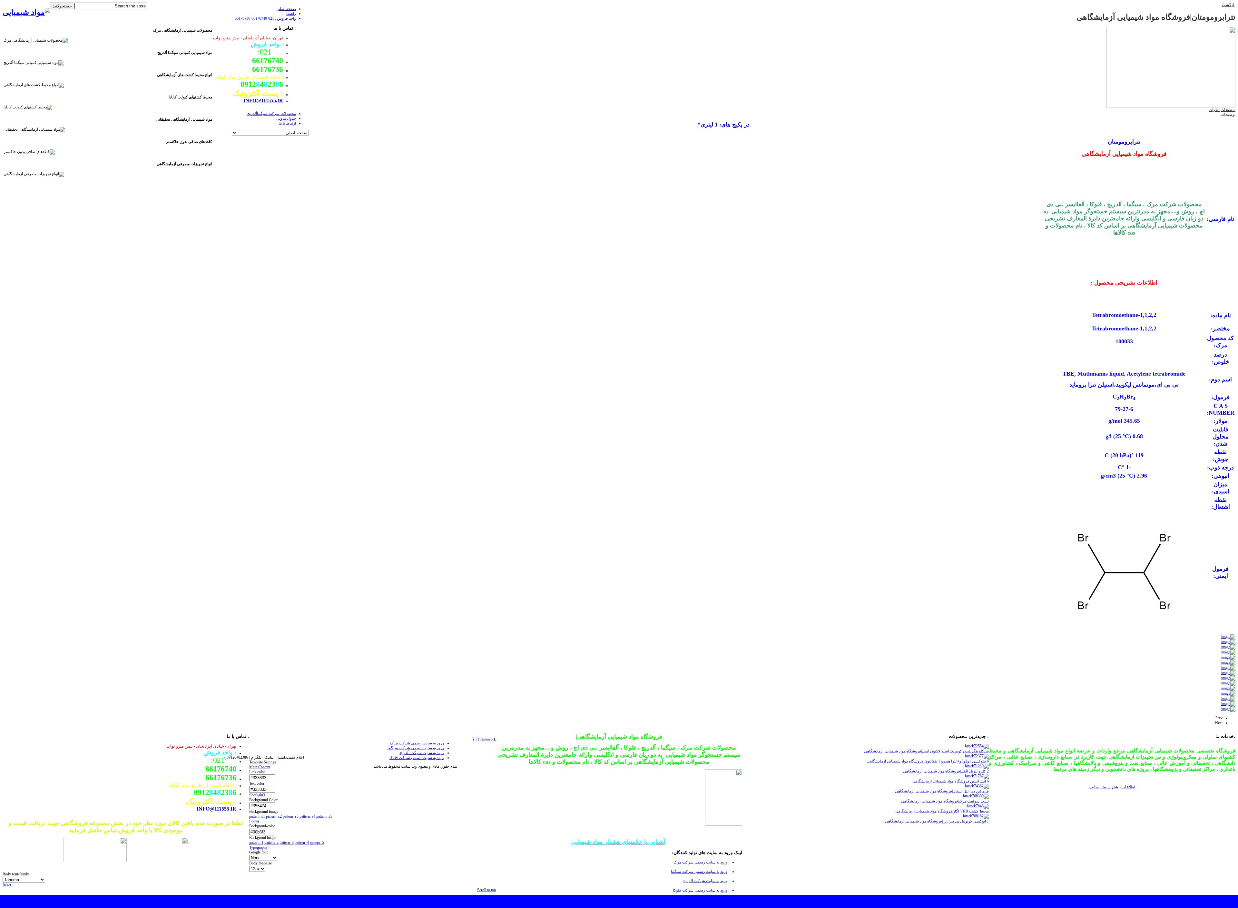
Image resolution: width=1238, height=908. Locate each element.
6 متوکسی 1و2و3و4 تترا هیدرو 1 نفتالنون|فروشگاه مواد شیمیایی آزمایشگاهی (928, 761)
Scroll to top (486, 890)
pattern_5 (317, 842)
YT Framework (484, 739)
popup (1230, 109)
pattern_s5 (324, 816)
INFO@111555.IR (263, 100)
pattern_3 (287, 842)
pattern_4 (302, 842)
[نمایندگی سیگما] (157, 860)
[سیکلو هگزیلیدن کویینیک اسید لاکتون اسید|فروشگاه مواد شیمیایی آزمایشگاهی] (977, 746)
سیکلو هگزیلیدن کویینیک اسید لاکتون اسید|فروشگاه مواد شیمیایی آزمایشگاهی (926, 751)
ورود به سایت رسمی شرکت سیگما (699, 871)
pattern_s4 (307, 816)
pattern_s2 (274, 816)
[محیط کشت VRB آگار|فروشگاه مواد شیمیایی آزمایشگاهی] (978, 806)
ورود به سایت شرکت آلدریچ (705, 881)
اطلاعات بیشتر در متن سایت (1112, 787)
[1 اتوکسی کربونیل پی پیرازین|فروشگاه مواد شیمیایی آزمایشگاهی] (976, 816)
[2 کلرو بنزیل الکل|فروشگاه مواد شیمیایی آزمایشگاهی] (977, 766)
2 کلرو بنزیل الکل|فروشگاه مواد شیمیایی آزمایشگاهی (946, 771)
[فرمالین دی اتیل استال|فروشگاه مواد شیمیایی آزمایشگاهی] (977, 786)
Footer (254, 821)
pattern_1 (256, 842)
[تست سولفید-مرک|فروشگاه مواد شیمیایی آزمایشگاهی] (976, 796)
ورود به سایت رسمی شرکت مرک (700, 862)
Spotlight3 (257, 795)
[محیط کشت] (95, 860)
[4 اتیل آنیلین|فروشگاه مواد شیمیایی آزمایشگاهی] (977, 776)
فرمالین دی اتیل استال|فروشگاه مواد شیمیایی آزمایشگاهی (942, 791)
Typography (258, 847)
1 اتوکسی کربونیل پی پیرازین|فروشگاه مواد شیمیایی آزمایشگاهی (937, 821)
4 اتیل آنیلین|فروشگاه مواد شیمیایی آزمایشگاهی (950, 781)
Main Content (259, 767)
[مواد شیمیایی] (26, 12)
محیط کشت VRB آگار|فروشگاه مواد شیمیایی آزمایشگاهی (942, 811)
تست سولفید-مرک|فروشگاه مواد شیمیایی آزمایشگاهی (945, 801)
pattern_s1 (257, 816)
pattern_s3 (291, 816)
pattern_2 (271, 842)
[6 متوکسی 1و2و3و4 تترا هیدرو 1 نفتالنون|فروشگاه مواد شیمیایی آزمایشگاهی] (977, 756)
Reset (7, 885)
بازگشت (1228, 5)
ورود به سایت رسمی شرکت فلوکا (700, 890)
